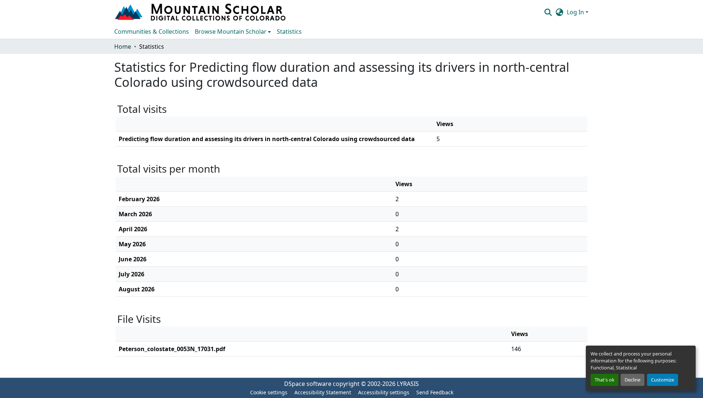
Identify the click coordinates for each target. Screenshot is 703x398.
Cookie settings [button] (268, 392)
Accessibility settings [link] (383, 392)
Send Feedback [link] (434, 392)
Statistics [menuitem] (289, 31)
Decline (632, 379)
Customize (662, 379)
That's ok (604, 379)
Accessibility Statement (322, 392)
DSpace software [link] (307, 384)
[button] (201, 12)
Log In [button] (576, 12)
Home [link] (122, 47)
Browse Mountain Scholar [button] (231, 31)
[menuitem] (233, 31)
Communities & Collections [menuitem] (151, 31)
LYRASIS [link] (408, 384)
